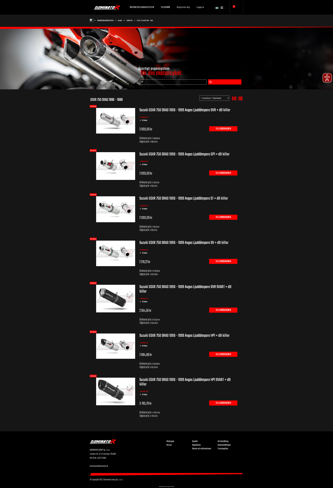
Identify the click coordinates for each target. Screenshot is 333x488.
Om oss (169, 445)
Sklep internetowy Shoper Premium (166, 486)
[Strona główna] (128, 444)
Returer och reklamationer (201, 449)
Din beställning (223, 441)
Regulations (196, 445)
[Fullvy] (240, 98)
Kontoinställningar (224, 445)
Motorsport (170, 441)
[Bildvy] (234, 98)
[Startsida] (107, 7)
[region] (166, 58)
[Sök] (224, 82)
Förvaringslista (223, 449)
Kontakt (195, 441)
